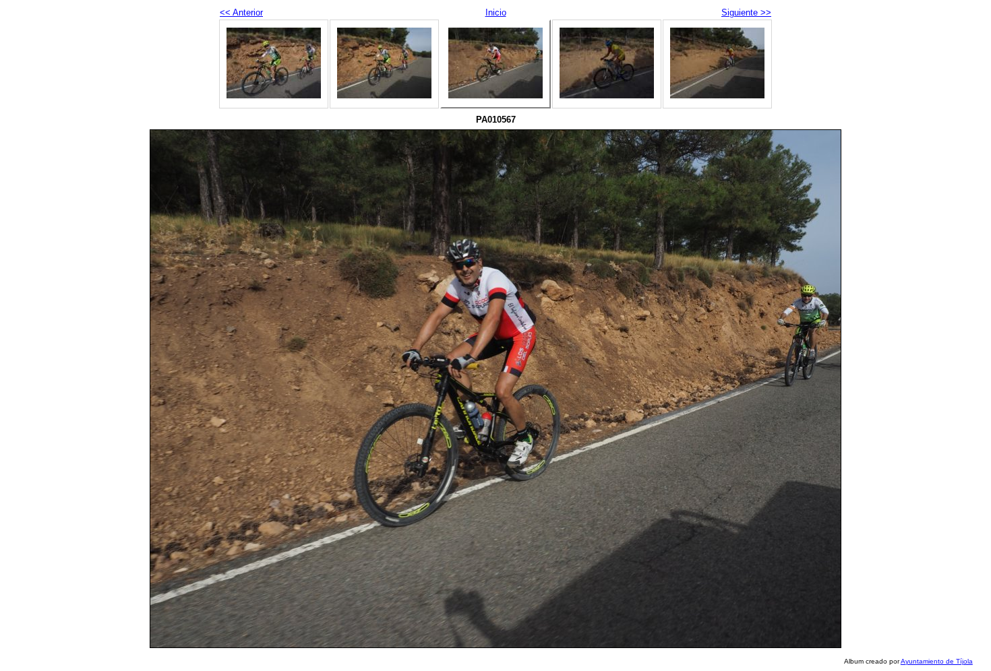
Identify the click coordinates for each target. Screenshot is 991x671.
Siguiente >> (746, 12)
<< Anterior (241, 12)
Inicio (495, 12)
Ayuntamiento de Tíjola (937, 661)
